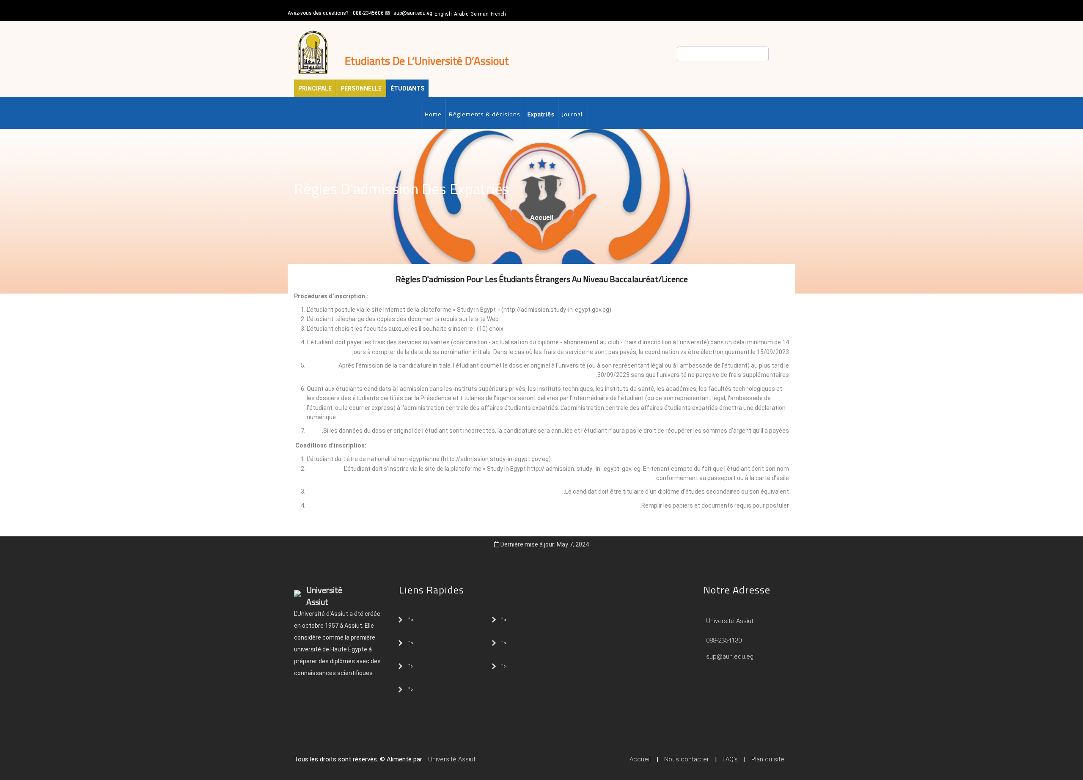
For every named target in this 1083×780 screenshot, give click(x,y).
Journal (572, 114)
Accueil (541, 218)
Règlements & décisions (484, 114)
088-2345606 (368, 13)
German (479, 14)
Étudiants (407, 88)
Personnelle (361, 88)
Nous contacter (686, 759)
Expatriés (541, 114)
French (498, 14)
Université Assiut (728, 621)
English (443, 14)
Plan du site (767, 759)
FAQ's (730, 759)
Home (433, 114)
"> (411, 619)
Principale (315, 88)
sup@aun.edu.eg (412, 13)
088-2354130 (724, 640)
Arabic (461, 14)
